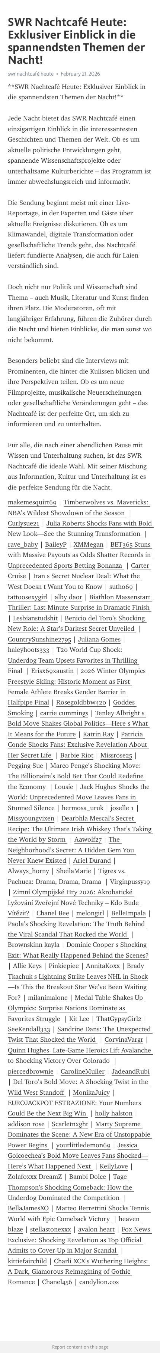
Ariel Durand (92, 860)
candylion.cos (99, 1282)
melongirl (90, 913)
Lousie (64, 787)
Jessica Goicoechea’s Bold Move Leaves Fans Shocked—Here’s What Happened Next (78, 1155)
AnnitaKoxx (103, 966)
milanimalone (48, 998)
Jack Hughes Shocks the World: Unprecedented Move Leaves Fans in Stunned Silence (79, 797)
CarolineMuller (83, 1071)
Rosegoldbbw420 (81, 702)
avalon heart (96, 1229)
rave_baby (23, 544)
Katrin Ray (98, 734)
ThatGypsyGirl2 (118, 1019)
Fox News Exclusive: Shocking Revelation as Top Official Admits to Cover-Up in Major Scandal (80, 1239)
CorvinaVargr (124, 1039)
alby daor (68, 597)
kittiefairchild (27, 1261)
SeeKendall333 (29, 1029)
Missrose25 (116, 755)
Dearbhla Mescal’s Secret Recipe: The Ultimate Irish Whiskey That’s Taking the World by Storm (80, 828)
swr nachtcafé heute (31, 73)
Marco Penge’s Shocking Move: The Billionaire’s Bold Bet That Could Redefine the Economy (76, 776)
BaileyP (56, 544)
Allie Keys (27, 966)
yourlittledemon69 (83, 1145)
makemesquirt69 (32, 502)
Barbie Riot (76, 755)
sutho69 (121, 587)
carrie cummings (64, 713)
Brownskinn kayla (34, 945)
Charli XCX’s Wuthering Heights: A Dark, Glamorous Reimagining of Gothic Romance (79, 1271)
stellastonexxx (50, 1229)
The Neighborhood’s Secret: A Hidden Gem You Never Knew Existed (72, 850)
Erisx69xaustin (52, 671)
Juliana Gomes (99, 639)
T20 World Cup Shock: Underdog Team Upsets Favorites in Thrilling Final (73, 660)
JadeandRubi (131, 1071)
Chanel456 (57, 1282)
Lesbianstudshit (35, 618)
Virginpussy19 (130, 882)
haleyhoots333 (28, 650)
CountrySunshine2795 (39, 639)
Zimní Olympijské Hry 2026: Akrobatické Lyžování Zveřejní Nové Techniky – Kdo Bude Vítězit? (74, 902)
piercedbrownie (31, 1071)
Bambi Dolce (87, 1177)
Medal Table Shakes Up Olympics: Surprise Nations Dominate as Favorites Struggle (76, 1008)
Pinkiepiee (64, 966)
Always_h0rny (28, 871)
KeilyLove (114, 1166)
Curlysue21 (23, 523)
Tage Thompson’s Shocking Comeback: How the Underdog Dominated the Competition (71, 1187)
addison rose (26, 1124)
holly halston (113, 1113)
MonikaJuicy (91, 1092)
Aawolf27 (88, 839)
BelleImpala (128, 913)
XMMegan (88, 544)
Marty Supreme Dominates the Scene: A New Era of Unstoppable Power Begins (80, 1134)
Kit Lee (79, 1019)
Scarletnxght (70, 1124)
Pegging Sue (25, 766)
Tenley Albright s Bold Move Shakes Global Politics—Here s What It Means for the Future (79, 723)
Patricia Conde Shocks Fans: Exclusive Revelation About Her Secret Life (78, 744)
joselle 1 (122, 808)
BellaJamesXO (28, 1208)
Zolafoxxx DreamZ (35, 1177)
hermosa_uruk (82, 808)
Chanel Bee (52, 913)
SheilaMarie (73, 871)
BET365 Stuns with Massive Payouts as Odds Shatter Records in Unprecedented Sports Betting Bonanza (80, 555)
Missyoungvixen (31, 818)
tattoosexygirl (28, 597)
